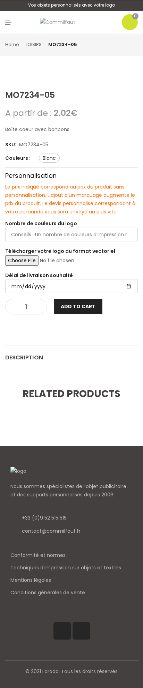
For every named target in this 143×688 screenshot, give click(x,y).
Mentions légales (30, 580)
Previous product (127, 45)
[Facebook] (62, 631)
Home (12, 44)
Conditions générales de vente (47, 592)
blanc (49, 158)
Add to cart (78, 306)
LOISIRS (34, 44)
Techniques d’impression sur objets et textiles (65, 567)
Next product (135, 45)
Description (24, 357)
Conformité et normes (38, 555)
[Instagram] (81, 631)
